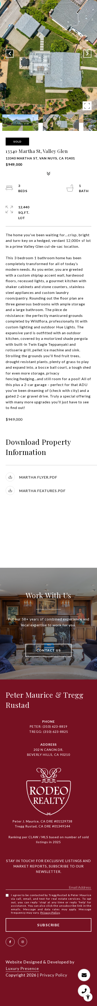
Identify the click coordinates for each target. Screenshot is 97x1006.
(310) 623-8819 (55, 726)
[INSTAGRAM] (22, 941)
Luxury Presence (22, 968)
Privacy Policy (50, 912)
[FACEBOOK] (10, 941)
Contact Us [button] (48, 650)
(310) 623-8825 (55, 731)
